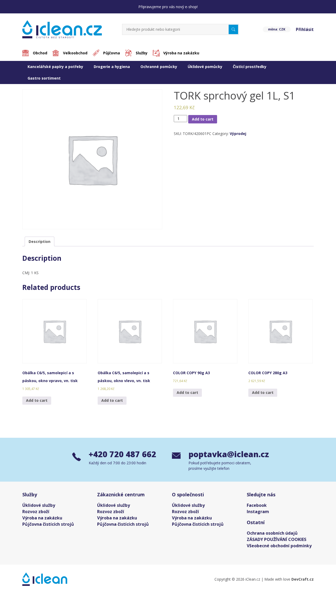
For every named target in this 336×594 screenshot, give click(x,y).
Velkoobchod (75, 52)
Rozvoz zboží (35, 511)
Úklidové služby (38, 505)
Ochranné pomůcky (158, 66)
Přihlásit (305, 29)
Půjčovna (111, 52)
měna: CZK (276, 29)
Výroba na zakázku (181, 52)
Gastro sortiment (44, 78)
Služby (142, 52)
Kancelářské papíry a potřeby (55, 66)
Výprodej (238, 133)
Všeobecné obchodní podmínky (279, 546)
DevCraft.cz (302, 579)
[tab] (39, 241)
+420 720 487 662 (122, 454)
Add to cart (202, 119)
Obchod (40, 52)
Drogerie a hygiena (112, 66)
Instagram (258, 511)
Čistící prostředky (249, 66)
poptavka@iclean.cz (226, 454)
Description (39, 241)
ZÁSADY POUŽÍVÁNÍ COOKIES (276, 539)
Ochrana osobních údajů (272, 533)
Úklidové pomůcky (205, 66)
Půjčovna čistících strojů (48, 524)
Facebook (257, 505)
